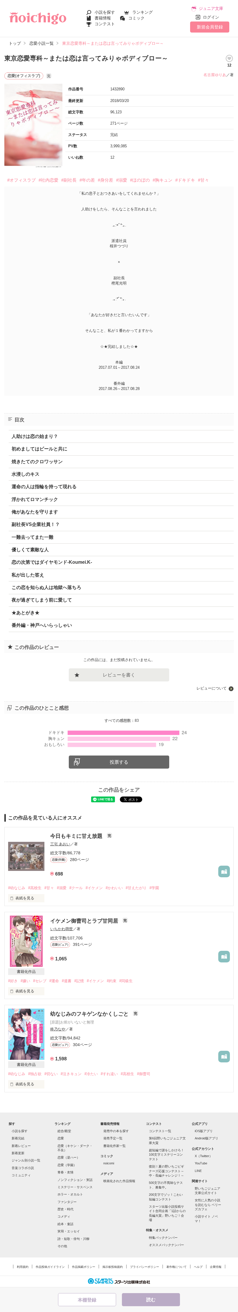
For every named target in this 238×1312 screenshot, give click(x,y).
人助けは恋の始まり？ (35, 436)
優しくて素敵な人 (30, 549)
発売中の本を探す (116, 1131)
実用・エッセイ (68, 1231)
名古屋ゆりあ (214, 75)
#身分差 (105, 180)
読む (151, 1299)
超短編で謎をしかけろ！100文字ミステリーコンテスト (166, 1154)
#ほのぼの (140, 180)
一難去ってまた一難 (32, 537)
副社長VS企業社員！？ (36, 524)
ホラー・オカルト (70, 1194)
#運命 (54, 981)
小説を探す (105, 12)
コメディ (63, 1216)
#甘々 (203, 180)
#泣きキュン (71, 1074)
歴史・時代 (65, 1209)
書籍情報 (103, 18)
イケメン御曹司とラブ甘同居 (85, 921)
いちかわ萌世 (61, 929)
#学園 (154, 888)
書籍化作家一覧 (114, 1146)
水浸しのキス (25, 474)
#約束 (111, 981)
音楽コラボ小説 (23, 1168)
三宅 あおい (60, 844)
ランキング (142, 12)
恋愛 (60, 1138)
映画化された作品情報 (119, 1181)
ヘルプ (198, 1266)
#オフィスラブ (21, 180)
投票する (119, 762)
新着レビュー (21, 1146)
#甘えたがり (136, 888)
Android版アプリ (206, 1138)
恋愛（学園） (67, 1165)
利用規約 (22, 1266)
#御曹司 (143, 1074)
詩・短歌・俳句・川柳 (73, 1239)
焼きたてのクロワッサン (37, 461)
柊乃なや (57, 1029)
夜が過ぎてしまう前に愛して (42, 599)
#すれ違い (109, 1074)
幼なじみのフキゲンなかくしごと (90, 1014)
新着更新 (18, 1153)
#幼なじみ (16, 888)
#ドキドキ (185, 180)
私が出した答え (28, 574)
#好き (13, 981)
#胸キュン (162, 180)
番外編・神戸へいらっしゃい (42, 625)
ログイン (211, 17)
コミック (136, 18)
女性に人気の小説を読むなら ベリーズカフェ (208, 1204)
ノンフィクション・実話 (75, 1180)
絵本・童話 (65, 1224)
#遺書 (66, 981)
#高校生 (35, 888)
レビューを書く (119, 674)
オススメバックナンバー (166, 1245)
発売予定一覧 (112, 1138)
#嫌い (25, 981)
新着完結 (18, 1138)
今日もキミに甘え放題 (77, 836)
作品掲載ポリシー (83, 1266)
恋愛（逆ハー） (68, 1157)
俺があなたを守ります (35, 511)
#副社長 (69, 180)
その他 (62, 1246)
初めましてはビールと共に (39, 448)
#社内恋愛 (48, 180)
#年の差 (87, 180)
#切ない (51, 1074)
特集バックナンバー (163, 1237)
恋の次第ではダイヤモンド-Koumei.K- (52, 562)
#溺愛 (121, 180)
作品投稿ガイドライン (50, 1266)
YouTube (201, 1163)
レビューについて (211, 688)
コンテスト (105, 24)
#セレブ (39, 981)
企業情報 (215, 1266)
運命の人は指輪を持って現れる (44, 486)
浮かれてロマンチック (35, 499)
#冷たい (91, 1074)
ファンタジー (67, 1202)
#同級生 (126, 981)
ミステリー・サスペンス (75, 1187)
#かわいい (114, 888)
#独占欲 (35, 1074)
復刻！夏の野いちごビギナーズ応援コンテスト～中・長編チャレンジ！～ (166, 1171)
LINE (198, 1171)
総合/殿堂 (64, 1131)
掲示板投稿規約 (112, 1266)
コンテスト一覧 (160, 1131)
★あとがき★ (25, 612)
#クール (76, 888)
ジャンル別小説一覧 (26, 1160)
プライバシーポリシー (144, 1266)
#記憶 (79, 981)
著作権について (176, 1266)
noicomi (108, 1163)
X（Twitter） (203, 1156)
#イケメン (94, 888)
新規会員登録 (210, 26)
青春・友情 (65, 1172)
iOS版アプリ (204, 1131)
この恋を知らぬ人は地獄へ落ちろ (46, 587)
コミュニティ (21, 1175)
